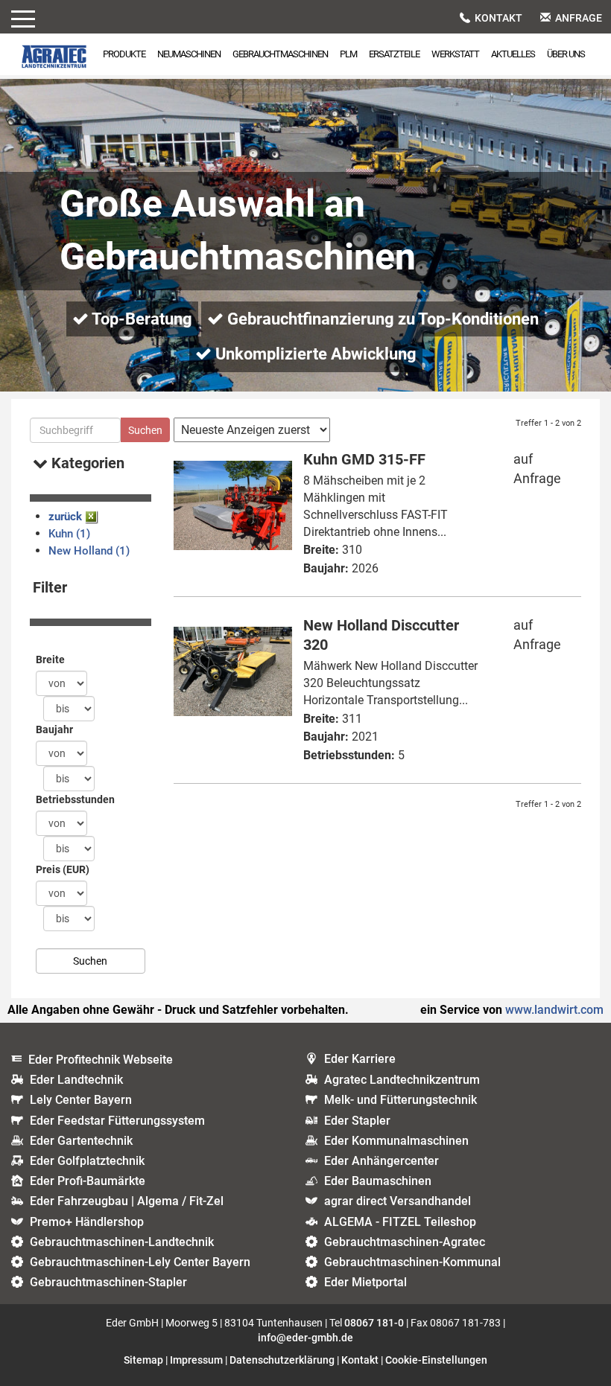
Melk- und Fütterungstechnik (400, 1100)
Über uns (566, 54)
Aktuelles (513, 54)
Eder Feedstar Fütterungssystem (117, 1121)
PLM (348, 54)
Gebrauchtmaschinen (280, 54)
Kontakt (498, 18)
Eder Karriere (360, 1059)
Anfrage (578, 18)
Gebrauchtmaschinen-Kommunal (412, 1262)
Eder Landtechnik (76, 1080)
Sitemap (143, 1360)
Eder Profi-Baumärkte (87, 1181)
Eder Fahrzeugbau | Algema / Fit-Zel (127, 1201)
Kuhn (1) (69, 533)
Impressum (196, 1360)
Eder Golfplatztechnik (87, 1161)
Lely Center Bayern (81, 1100)
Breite (50, 659)
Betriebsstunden (75, 799)
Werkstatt (455, 54)
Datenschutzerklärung (282, 1360)
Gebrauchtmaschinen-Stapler (108, 1282)
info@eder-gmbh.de (305, 1338)
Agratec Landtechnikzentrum (402, 1080)
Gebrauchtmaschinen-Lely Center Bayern (140, 1262)
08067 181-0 (374, 1323)
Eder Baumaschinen (377, 1181)
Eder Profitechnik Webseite (100, 1060)
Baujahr (54, 729)
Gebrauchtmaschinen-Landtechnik (122, 1242)
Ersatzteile (394, 54)
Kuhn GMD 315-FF (364, 459)
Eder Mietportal (365, 1282)
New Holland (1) (89, 551)
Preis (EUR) (62, 869)
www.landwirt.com (554, 1010)
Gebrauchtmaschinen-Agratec (404, 1242)
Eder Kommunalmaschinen (396, 1141)
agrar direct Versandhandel (397, 1201)
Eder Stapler (357, 1121)
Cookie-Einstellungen (436, 1360)
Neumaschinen (189, 54)
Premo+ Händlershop (87, 1222)
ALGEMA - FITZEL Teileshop (400, 1222)
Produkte (124, 54)
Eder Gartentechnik (81, 1141)
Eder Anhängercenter (381, 1161)
